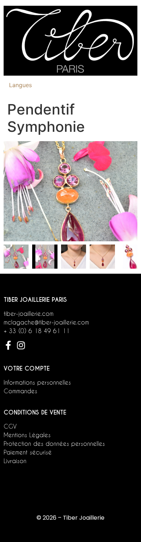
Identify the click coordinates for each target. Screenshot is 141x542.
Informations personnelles (37, 382)
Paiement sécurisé (28, 452)
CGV (10, 426)
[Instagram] (20, 345)
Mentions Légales (27, 434)
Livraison (15, 460)
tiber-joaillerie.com (29, 313)
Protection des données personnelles (54, 443)
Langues (20, 85)
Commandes (20, 391)
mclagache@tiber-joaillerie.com (46, 322)
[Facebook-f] (8, 345)
